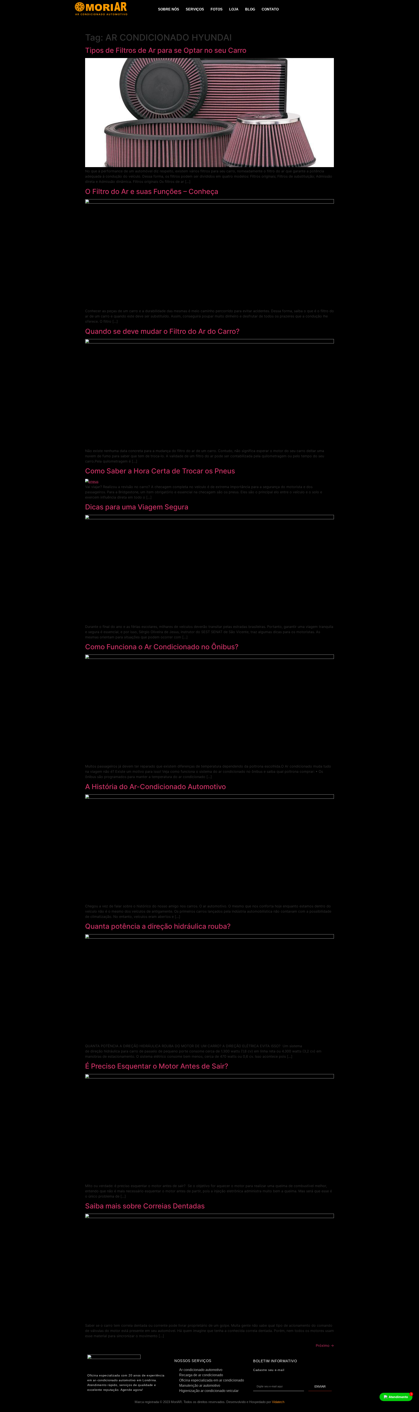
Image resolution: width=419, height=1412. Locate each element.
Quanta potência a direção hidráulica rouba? (158, 926)
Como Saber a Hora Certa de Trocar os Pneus (160, 471)
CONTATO (270, 9)
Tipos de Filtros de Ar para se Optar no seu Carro (165, 50)
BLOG (250, 9)
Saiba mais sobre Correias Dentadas (145, 1206)
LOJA (234, 9)
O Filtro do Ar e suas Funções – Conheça (151, 191)
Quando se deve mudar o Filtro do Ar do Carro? (162, 331)
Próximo (325, 1345)
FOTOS (217, 9)
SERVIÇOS (195, 9)
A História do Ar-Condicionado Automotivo (155, 786)
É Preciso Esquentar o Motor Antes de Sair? (156, 1066)
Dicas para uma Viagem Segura (136, 507)
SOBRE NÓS (168, 9)
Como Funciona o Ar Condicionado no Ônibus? (162, 647)
